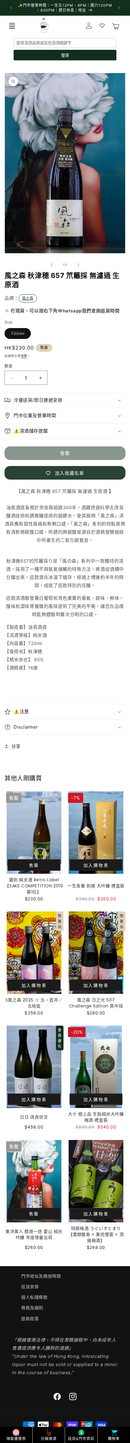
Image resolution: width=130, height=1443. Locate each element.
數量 (9, 365)
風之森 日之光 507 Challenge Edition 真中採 (96, 1003)
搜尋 (65, 55)
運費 (24, 356)
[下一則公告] (118, 7)
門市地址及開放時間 (41, 1276)
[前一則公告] (11, 7)
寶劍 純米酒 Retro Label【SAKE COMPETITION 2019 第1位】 (34, 886)
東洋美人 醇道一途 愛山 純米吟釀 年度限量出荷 (34, 1234)
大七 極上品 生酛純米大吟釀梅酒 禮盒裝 (96, 1117)
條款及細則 (32, 1307)
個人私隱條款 (34, 1297)
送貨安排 (30, 1286)
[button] (12, 25)
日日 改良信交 (34, 1117)
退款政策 (30, 1318)
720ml (20, 334)
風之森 (28, 298)
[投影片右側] (78, 264)
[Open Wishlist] (102, 25)
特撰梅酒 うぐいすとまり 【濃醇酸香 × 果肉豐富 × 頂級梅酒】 (96, 1234)
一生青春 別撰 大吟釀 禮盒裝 (96, 886)
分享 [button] (15, 746)
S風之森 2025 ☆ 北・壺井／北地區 (34, 1003)
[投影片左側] (51, 264)
